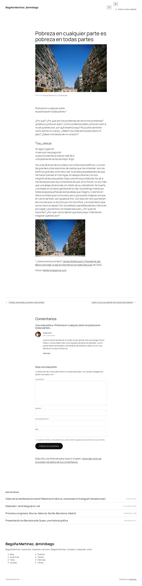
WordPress (132, 579)
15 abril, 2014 (47, 333)
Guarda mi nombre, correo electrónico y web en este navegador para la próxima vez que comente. (71, 440)
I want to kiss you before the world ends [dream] (112, 302)
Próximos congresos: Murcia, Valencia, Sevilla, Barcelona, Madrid (41, 513)
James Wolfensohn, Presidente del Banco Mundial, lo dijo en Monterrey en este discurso (68, 263)
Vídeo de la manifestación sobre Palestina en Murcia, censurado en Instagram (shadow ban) (56, 498)
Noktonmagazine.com (54, 270)
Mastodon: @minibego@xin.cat (23, 506)
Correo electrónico (42, 419)
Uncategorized (62, 95)
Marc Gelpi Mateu (49, 335)
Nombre (38, 408)
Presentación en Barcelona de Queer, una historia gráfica (37, 520)
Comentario (39, 379)
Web (36, 429)
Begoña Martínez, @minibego (22, 7)
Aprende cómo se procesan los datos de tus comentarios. (68, 460)
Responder (46, 353)
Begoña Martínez (49, 95)
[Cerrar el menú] (115, 4)
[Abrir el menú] (109, 7)
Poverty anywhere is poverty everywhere (26, 302)
